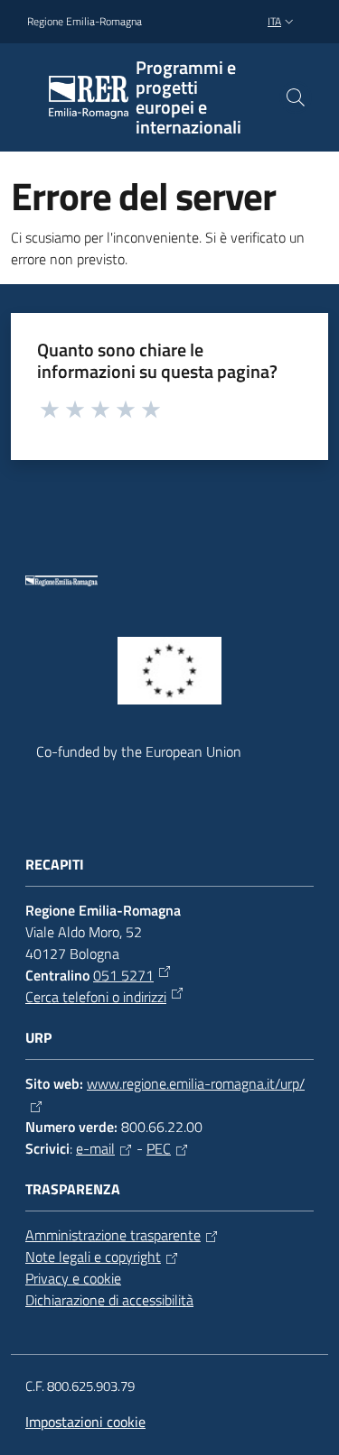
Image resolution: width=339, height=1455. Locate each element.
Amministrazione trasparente (113, 1235)
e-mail (95, 1148)
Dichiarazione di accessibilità (109, 1300)
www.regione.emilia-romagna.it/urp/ (196, 1083)
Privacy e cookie (73, 1278)
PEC (158, 1148)
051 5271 (123, 975)
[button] (295, 97)
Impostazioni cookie (85, 1421)
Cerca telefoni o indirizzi (95, 997)
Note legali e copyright (93, 1256)
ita (274, 21)
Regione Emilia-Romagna (84, 22)
